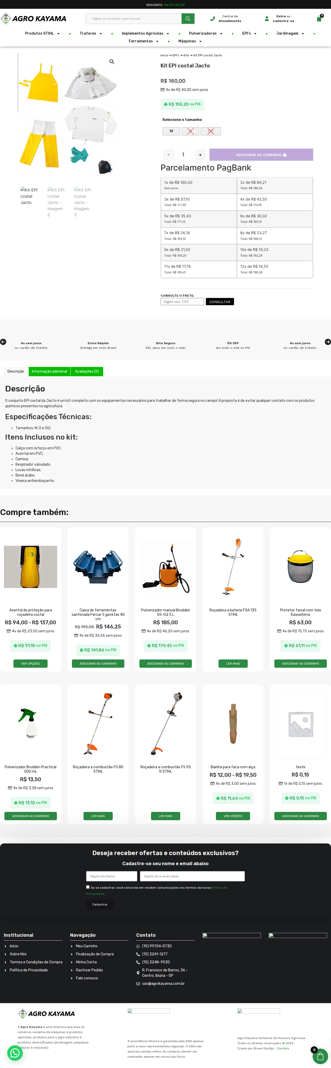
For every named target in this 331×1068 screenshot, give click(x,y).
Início (164, 55)
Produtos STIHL (39, 33)
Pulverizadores (203, 33)
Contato (283, 1048)
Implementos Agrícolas (142, 33)
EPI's (175, 55)
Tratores (88, 33)
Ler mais (233, 663)
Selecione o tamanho (182, 120)
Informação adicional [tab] (49, 371)
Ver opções (30, 663)
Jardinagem (287, 33)
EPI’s (246, 33)
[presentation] (3, 342)
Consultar (219, 302)
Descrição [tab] (15, 371)
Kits (186, 55)
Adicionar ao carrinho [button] (98, 663)
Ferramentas (141, 41)
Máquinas (187, 41)
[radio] (171, 131)
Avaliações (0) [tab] (87, 371)
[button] (112, 61)
